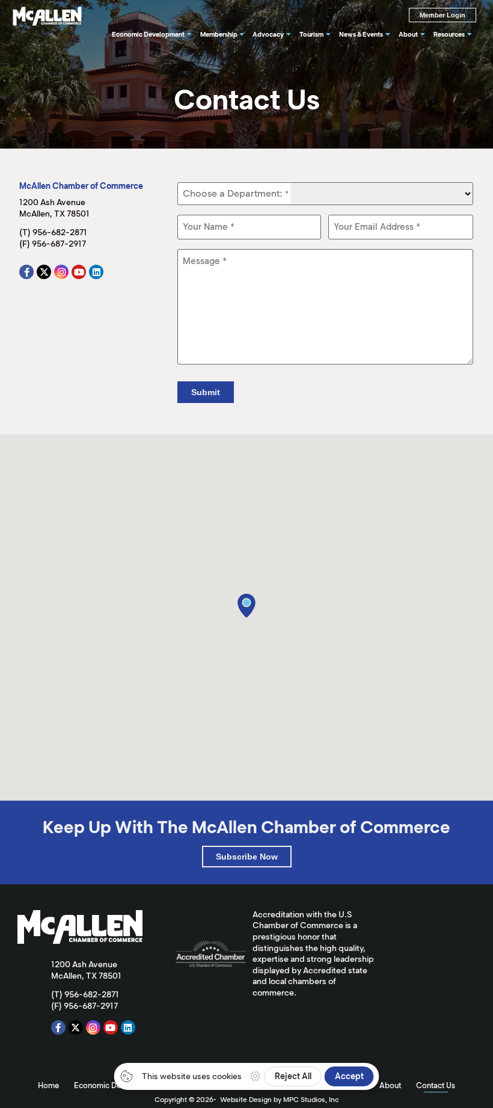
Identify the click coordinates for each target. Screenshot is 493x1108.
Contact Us (435, 1085)
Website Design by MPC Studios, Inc (279, 1099)
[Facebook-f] (26, 272)
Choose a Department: (235, 194)
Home (48, 1085)
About (390, 1085)
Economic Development (116, 1085)
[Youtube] (79, 272)
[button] (246, 606)
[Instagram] (61, 272)
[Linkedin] (96, 272)
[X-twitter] (44, 272)
